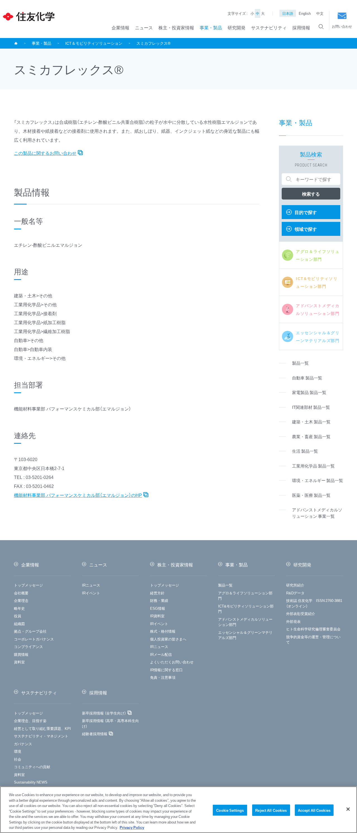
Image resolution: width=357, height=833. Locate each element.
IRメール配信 (161, 654)
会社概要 (21, 592)
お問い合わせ (342, 26)
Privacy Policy (132, 827)
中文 (320, 13)
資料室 (19, 661)
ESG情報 (157, 608)
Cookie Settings (230, 810)
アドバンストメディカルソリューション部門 (245, 621)
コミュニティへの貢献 (32, 766)
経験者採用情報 (94, 733)
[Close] (348, 809)
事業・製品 (211, 27)
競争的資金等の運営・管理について (313, 639)
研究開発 (236, 27)
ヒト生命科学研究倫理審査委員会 (313, 629)
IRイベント (91, 592)
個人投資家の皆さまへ (168, 639)
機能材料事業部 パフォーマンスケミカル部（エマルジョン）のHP (78, 495)
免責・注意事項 (162, 677)
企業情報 (120, 27)
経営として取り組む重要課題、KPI (42, 728)
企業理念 (21, 600)
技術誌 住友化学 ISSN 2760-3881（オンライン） (314, 603)
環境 (17, 751)
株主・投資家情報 (176, 27)
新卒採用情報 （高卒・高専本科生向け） (110, 723)
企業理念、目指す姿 (30, 720)
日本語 (287, 13)
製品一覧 (225, 585)
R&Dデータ (295, 592)
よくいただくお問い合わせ (172, 661)
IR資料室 (157, 615)
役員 (17, 615)
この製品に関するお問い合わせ (45, 152)
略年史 (19, 608)
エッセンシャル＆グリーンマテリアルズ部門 (245, 635)
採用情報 (301, 27)
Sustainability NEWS (30, 782)
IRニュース (91, 585)
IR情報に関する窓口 (166, 669)
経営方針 (157, 592)
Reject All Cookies (271, 810)
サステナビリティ (269, 27)
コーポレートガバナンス (34, 639)
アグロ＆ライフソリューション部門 (245, 595)
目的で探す (306, 212)
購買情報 (21, 654)
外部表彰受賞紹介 (300, 613)
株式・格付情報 (162, 631)
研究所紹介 (295, 585)
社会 (17, 759)
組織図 (19, 623)
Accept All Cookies (314, 810)
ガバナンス (23, 743)
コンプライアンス (28, 646)
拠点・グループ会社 (30, 631)
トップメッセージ (28, 585)
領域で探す (306, 229)
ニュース (144, 27)
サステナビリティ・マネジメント (41, 736)
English (305, 13)
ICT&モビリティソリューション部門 (246, 608)
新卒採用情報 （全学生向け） (104, 713)
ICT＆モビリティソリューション (93, 43)
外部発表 (293, 621)
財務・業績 (159, 600)
